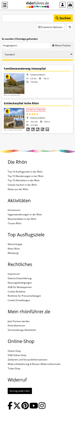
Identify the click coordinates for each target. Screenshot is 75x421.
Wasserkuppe (15, 244)
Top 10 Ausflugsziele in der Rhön (25, 171)
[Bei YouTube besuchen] (33, 406)
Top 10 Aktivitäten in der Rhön (24, 180)
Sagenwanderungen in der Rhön (25, 214)
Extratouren (14, 210)
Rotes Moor (14, 248)
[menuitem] (62, 5)
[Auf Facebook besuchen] (10, 406)
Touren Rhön (14, 223)
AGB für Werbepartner (20, 287)
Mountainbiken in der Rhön (22, 219)
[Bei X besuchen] (17, 406)
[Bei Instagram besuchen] (42, 406)
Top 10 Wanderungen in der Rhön (25, 176)
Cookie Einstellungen (19, 300)
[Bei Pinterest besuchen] (25, 406)
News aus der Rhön (18, 189)
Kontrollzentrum (16, 325)
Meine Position (62, 45)
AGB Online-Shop (17, 355)
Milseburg (13, 253)
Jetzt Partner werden (19, 321)
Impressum (14, 273)
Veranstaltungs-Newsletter (22, 330)
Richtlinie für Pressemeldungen (24, 295)
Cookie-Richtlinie (16, 291)
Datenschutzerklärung (20, 278)
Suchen (65, 18)
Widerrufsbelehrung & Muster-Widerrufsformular (34, 364)
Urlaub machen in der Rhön (22, 184)
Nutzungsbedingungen (20, 282)
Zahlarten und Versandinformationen (27, 359)
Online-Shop (14, 351)
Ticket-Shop (14, 368)
